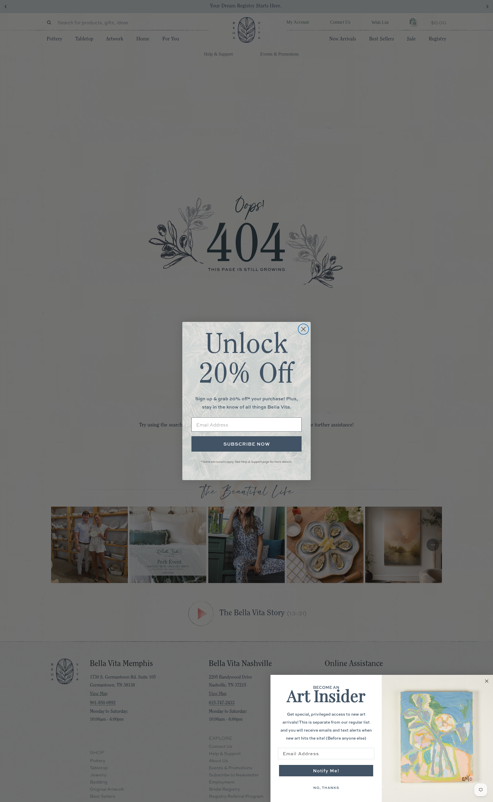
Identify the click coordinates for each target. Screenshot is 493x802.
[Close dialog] (303, 329)
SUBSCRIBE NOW (246, 444)
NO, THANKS (326, 787)
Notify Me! (326, 771)
